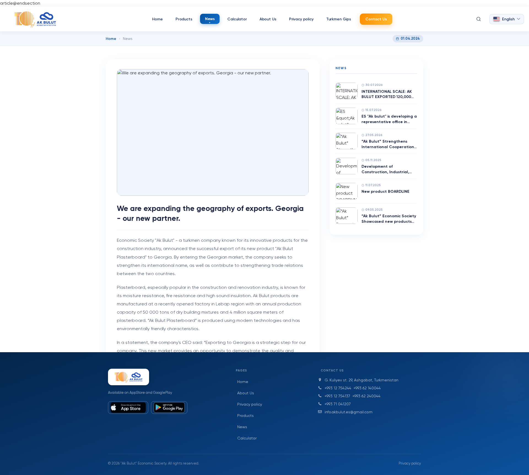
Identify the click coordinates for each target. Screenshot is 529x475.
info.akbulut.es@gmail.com (349, 412)
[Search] (478, 19)
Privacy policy (301, 19)
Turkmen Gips (338, 19)
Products (184, 19)
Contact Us (376, 19)
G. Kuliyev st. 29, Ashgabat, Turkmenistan (361, 380)
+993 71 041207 (338, 404)
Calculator (237, 19)
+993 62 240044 (366, 396)
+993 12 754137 (337, 396)
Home (157, 19)
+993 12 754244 (338, 388)
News (210, 19)
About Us (268, 19)
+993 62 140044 (367, 388)
